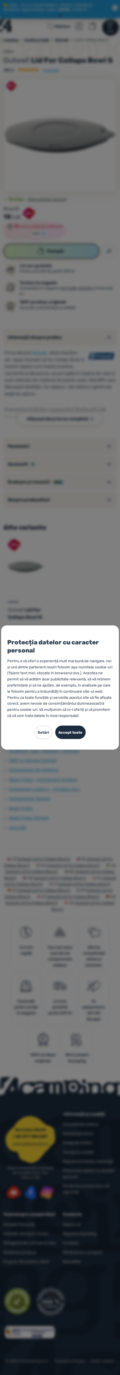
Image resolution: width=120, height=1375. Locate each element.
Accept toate (70, 732)
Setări (43, 732)
